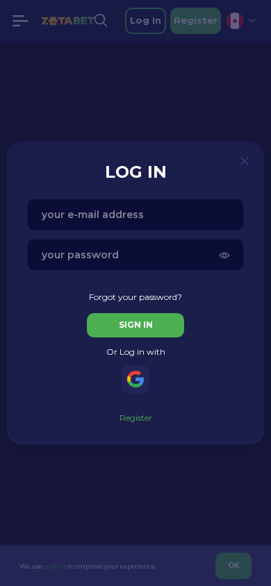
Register (136, 417)
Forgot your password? (135, 297)
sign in (136, 324)
